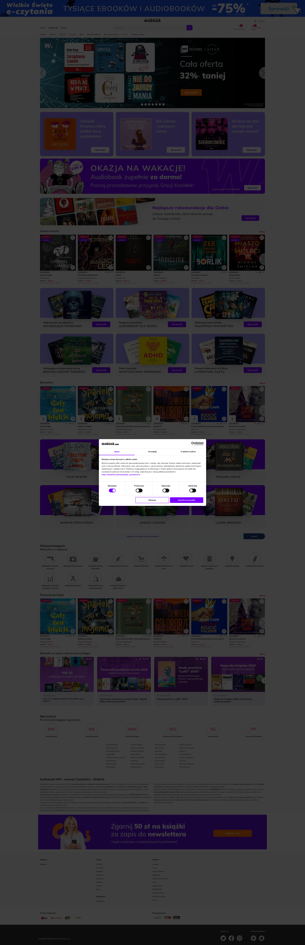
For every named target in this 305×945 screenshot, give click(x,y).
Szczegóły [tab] (152, 452)
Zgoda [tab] (116, 452)
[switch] (139, 490)
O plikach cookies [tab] (188, 452)
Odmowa (152, 500)
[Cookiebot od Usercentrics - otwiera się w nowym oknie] (193, 443)
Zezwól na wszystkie (186, 500)
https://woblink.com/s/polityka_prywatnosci (121, 475)
